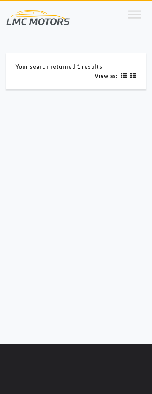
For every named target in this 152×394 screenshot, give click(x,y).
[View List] (132, 75)
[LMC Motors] (38, 18)
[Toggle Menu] (134, 17)
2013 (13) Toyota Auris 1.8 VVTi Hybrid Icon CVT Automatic (68, 222)
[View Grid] (123, 75)
